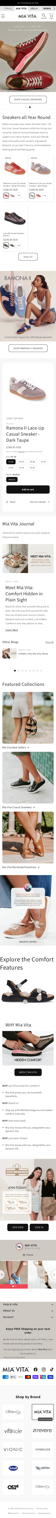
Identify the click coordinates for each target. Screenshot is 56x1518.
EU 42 (32, 467)
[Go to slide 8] (41, 670)
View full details (38, 501)
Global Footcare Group (23, 1508)
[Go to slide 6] (33, 670)
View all (28, 256)
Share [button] (13, 501)
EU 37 (21, 461)
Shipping (21, 451)
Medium (12, 479)
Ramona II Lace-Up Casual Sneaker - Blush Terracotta (14, 184)
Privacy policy (42, 1508)
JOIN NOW (17, 1227)
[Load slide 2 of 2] (30, 107)
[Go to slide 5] (29, 670)
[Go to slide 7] (37, 670)
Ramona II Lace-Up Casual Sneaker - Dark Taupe (40, 184)
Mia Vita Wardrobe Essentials (19, 867)
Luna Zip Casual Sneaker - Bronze (14, 234)
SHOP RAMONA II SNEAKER (28, 348)
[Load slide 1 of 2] (26, 107)
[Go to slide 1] (14, 670)
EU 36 (11, 461)
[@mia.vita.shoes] (19, 1247)
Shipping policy (44, 1513)
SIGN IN (39, 1227)
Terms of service (28, 1513)
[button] (44, 16)
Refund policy (13, 1513)
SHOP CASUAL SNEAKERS (28, 99)
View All (49, 642)
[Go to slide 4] (26, 670)
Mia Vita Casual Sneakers (17, 807)
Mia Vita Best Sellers (14, 747)
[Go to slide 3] (22, 670)
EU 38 (32, 461)
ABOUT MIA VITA (28, 1072)
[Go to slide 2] (18, 670)
